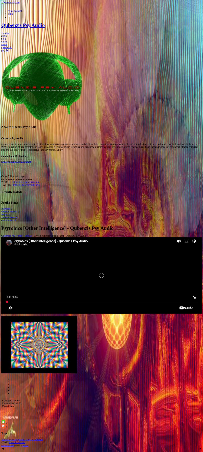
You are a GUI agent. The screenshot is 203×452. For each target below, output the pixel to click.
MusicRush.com (17, 442)
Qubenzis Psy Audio (11, 235)
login (10, 13)
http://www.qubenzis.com (26, 182)
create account (15, 11)
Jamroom (25, 445)
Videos (27, 235)
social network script (7, 445)
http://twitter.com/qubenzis (26, 185)
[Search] (9, 17)
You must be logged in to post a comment (22, 439)
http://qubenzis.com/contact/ (16, 161)
